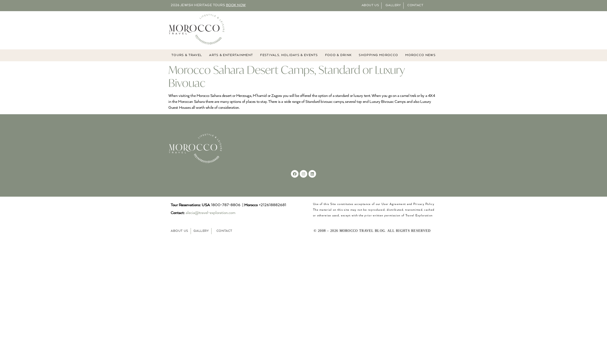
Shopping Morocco (378, 55)
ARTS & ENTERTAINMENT (231, 55)
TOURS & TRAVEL (186, 55)
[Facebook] (295, 174)
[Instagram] (303, 174)
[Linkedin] (312, 174)
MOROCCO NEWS (420, 55)
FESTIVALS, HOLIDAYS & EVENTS (289, 55)
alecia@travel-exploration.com (210, 213)
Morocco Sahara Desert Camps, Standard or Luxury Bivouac (286, 76)
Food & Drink (338, 55)
